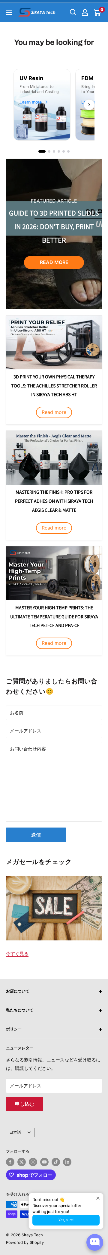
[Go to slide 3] (54, 151)
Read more (54, 262)
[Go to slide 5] (63, 151)
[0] (97, 12)
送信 (36, 835)
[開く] (73, 12)
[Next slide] (89, 104)
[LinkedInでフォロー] (67, 1162)
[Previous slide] (19, 104)
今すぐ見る (17, 953)
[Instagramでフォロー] (33, 1162)
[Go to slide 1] (42, 151)
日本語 (15, 1132)
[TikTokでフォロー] (56, 1162)
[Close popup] (97, 1198)
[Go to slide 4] (59, 151)
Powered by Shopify (25, 1242)
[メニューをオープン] (9, 12)
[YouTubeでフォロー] (44, 1162)
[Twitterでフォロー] (21, 1162)
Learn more (31, 101)
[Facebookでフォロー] (10, 1162)
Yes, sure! (66, 1220)
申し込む (24, 1104)
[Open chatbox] (94, 1242)
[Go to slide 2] (49, 151)
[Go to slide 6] (68, 151)
